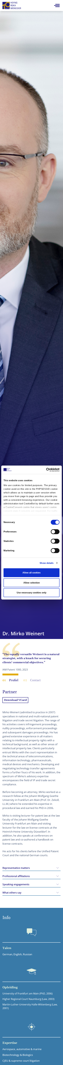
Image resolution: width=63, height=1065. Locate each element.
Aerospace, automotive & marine (22, 1049)
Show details (47, 563)
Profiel (10, 680)
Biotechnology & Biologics (17, 1055)
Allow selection (31, 582)
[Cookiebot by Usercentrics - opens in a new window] (46, 470)
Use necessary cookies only (31, 592)
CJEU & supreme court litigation (21, 1060)
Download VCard (15, 700)
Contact (32, 680)
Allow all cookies (31, 572)
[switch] (55, 531)
